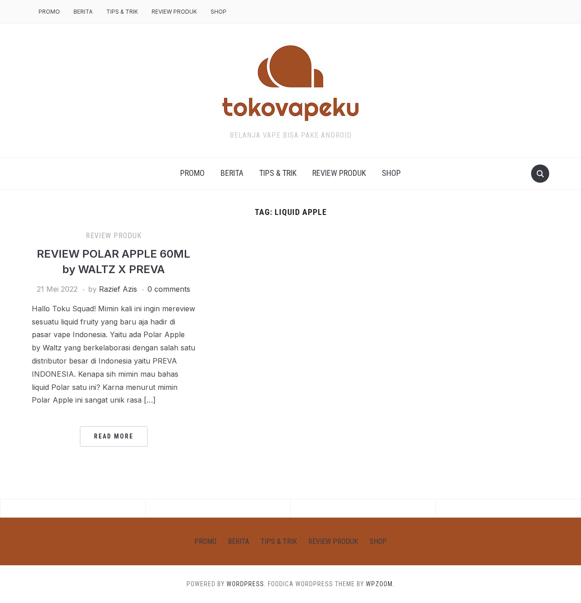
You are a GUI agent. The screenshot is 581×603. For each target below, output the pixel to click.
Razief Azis (118, 289)
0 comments (169, 289)
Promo (49, 11)
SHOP (218, 11)
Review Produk (174, 11)
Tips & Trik (122, 11)
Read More (113, 436)
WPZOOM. (380, 584)
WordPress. (246, 584)
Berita (83, 11)
